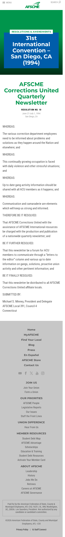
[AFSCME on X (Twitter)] (31, 373)
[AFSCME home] (32, 5)
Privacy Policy (22, 529)
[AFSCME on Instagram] (43, 373)
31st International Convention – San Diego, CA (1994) (31, 50)
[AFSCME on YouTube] (37, 373)
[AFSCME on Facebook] (26, 373)
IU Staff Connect (39, 529)
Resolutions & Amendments (31, 31)
